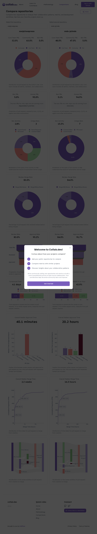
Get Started (48, 284)
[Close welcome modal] (70, 248)
